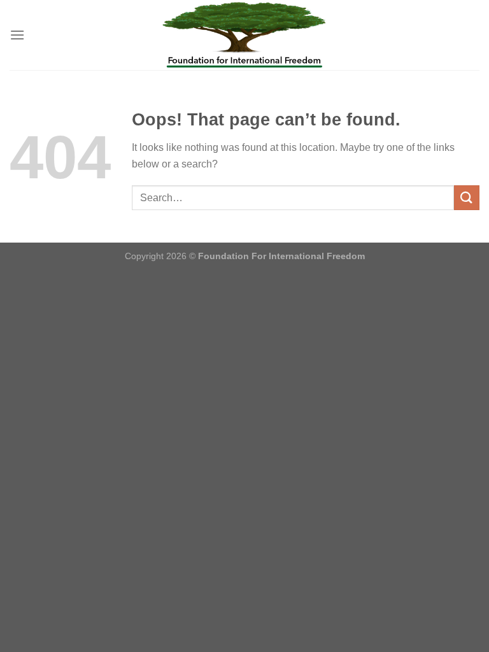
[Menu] (17, 34)
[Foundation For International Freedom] (244, 35)
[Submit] (466, 197)
